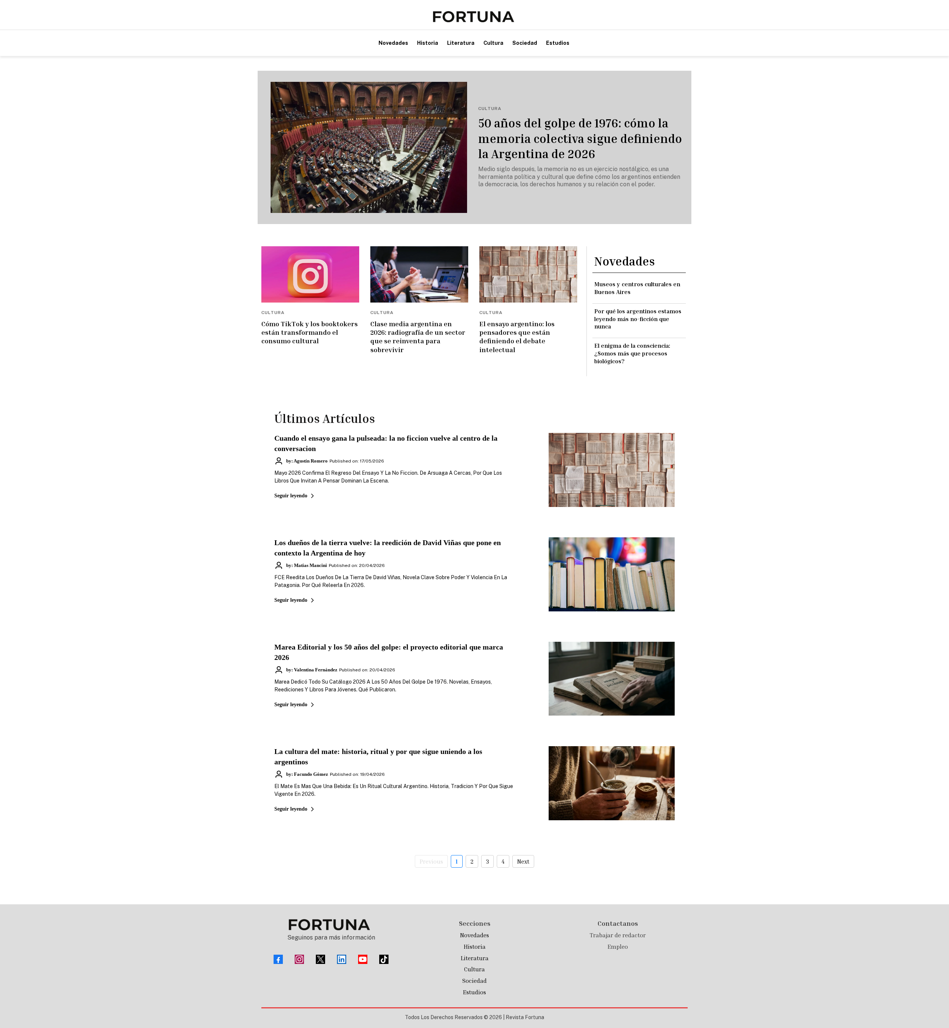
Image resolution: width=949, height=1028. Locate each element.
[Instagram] (299, 959)
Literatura (475, 958)
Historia (475, 946)
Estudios (474, 992)
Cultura (474, 969)
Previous (431, 861)
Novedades (474, 935)
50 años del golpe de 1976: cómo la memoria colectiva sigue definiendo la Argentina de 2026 (580, 138)
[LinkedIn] (341, 959)
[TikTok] (383, 959)
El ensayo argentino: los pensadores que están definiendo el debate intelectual (517, 337)
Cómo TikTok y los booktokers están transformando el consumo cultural (309, 332)
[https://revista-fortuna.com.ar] (473, 16)
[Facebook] (278, 959)
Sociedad (474, 980)
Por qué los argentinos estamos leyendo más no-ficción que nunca (637, 318)
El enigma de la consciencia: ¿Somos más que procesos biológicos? (632, 353)
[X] (320, 959)
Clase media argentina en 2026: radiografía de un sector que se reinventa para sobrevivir (417, 337)
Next (523, 861)
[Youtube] (362, 959)
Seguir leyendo (290, 495)
